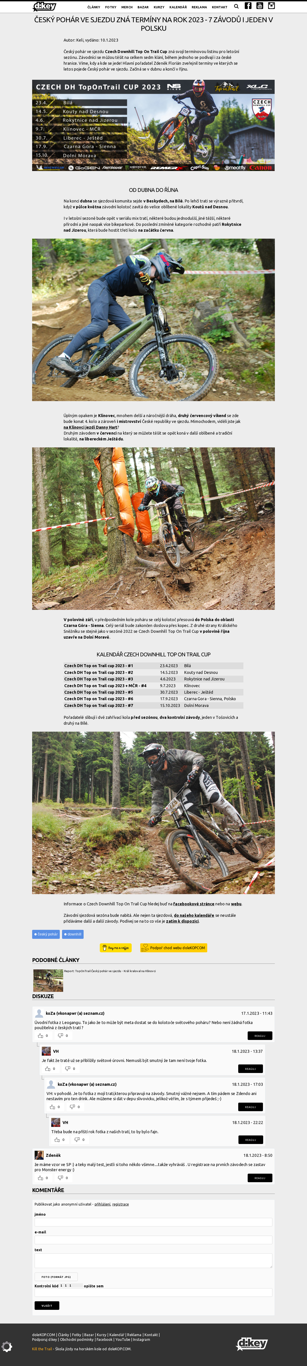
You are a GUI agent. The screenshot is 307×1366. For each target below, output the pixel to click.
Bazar (143, 7)
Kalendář (178, 7)
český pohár (48, 934)
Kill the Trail (42, 1349)
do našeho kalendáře (194, 915)
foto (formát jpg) (56, 1277)
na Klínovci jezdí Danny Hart (90, 427)
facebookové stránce (193, 904)
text (38, 1250)
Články (93, 7)
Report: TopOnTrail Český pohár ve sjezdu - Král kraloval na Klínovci (110, 971)
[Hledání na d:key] (236, 7)
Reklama (199, 7)
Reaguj (260, 1036)
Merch (127, 7)
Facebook (104, 1339)
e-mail (40, 1232)
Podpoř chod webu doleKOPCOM (177, 948)
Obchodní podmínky (77, 1339)
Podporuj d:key (44, 1339)
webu (236, 904)
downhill (74, 934)
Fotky (110, 7)
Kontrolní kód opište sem (69, 1286)
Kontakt (219, 7)
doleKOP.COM (43, 1335)
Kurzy (159, 7)
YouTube (123, 1339)
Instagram (141, 1339)
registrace (120, 1204)
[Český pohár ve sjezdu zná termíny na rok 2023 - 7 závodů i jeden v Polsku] (153, 125)
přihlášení (103, 1204)
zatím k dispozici (182, 921)
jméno (40, 1214)
